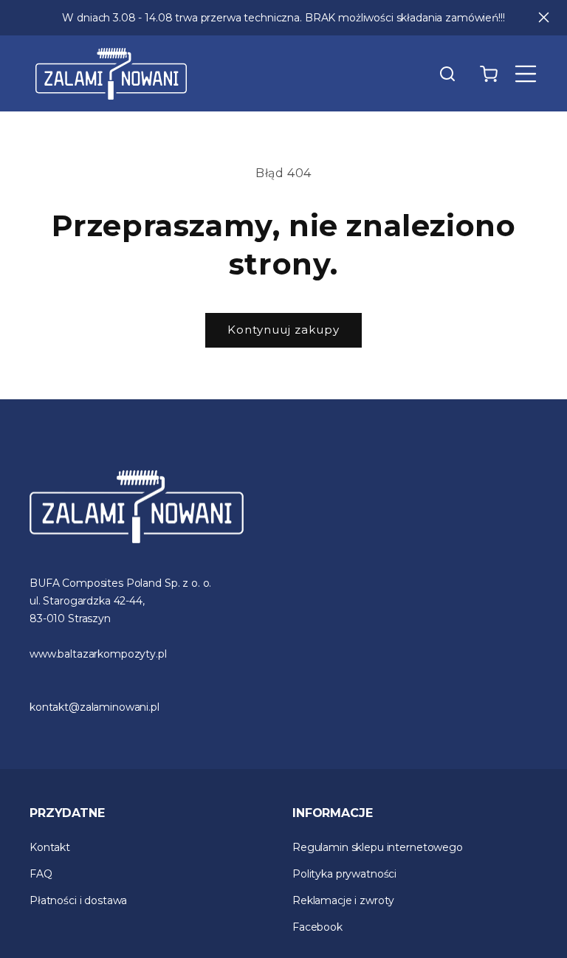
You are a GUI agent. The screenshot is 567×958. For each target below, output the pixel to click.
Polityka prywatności (344, 874)
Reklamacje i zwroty (343, 900)
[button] (447, 74)
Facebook (317, 927)
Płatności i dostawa (78, 900)
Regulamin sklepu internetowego (377, 847)
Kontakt (50, 847)
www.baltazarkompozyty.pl (98, 654)
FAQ (41, 874)
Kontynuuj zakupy (283, 330)
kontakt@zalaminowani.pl (94, 707)
